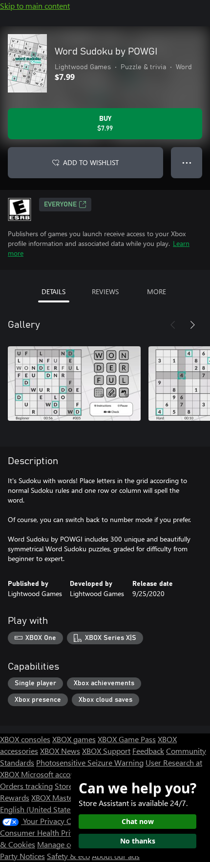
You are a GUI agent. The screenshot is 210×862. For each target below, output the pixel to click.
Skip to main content (35, 5)
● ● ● (186, 162)
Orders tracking (26, 786)
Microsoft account (51, 774)
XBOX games (74, 739)
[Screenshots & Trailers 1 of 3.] (74, 383)
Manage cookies (64, 844)
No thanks (137, 840)
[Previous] (173, 325)
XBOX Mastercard (60, 797)
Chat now (138, 821)
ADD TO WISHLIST (91, 162)
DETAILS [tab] (53, 291)
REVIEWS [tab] (105, 291)
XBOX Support (106, 751)
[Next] (192, 325)
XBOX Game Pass (127, 739)
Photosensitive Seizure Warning (90, 762)
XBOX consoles (25, 739)
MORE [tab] (156, 291)
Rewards (14, 797)
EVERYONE (60, 204)
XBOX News (60, 751)
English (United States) (38, 809)
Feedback (148, 751)
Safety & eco (68, 856)
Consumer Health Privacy (42, 832)
